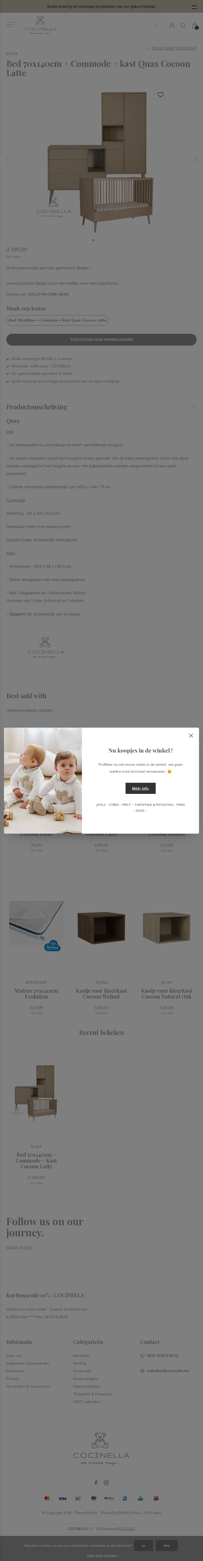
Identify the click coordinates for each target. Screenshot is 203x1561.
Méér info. (140, 788)
